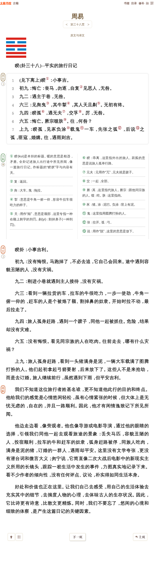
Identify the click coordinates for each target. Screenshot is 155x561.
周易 (77, 16)
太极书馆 (5, 3)
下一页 (77, 537)
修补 (141, 3)
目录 (134, 3)
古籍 (16, 3)
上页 (140, 537)
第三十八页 (77, 24)
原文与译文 (77, 35)
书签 (127, 3)
